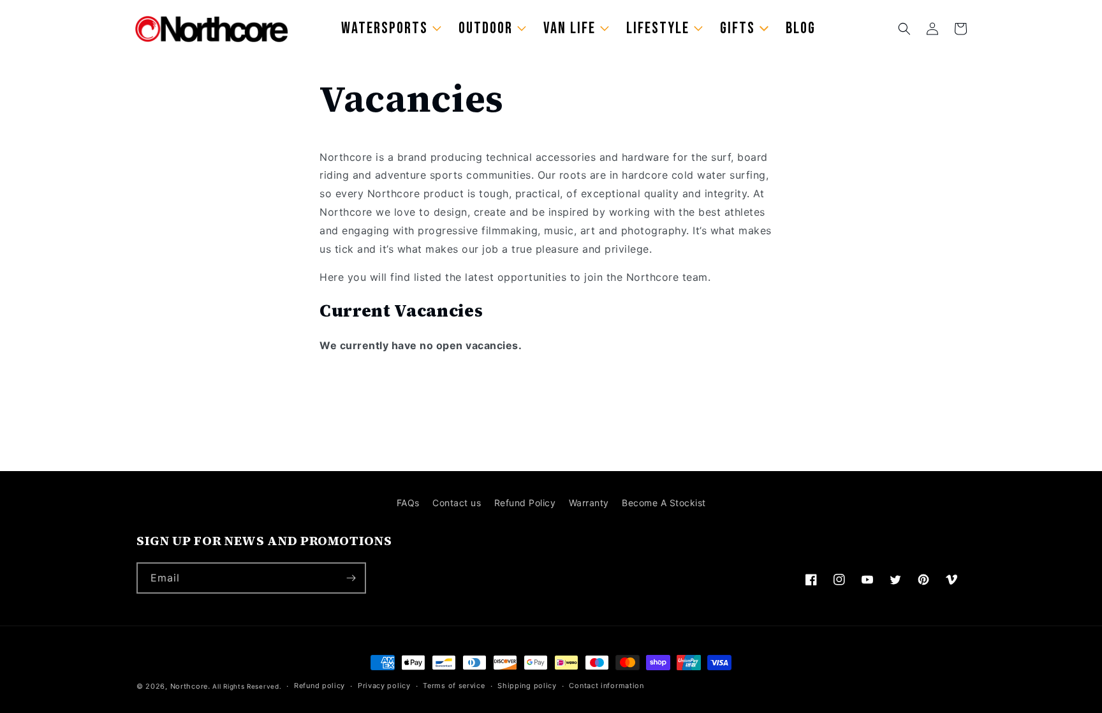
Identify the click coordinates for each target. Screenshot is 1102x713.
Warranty (589, 502)
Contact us (456, 502)
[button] (904, 29)
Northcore (189, 686)
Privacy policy (384, 685)
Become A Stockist (664, 502)
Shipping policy (527, 685)
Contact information (606, 685)
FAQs (408, 502)
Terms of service (454, 685)
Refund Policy (525, 502)
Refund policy (319, 685)
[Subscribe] (351, 578)
